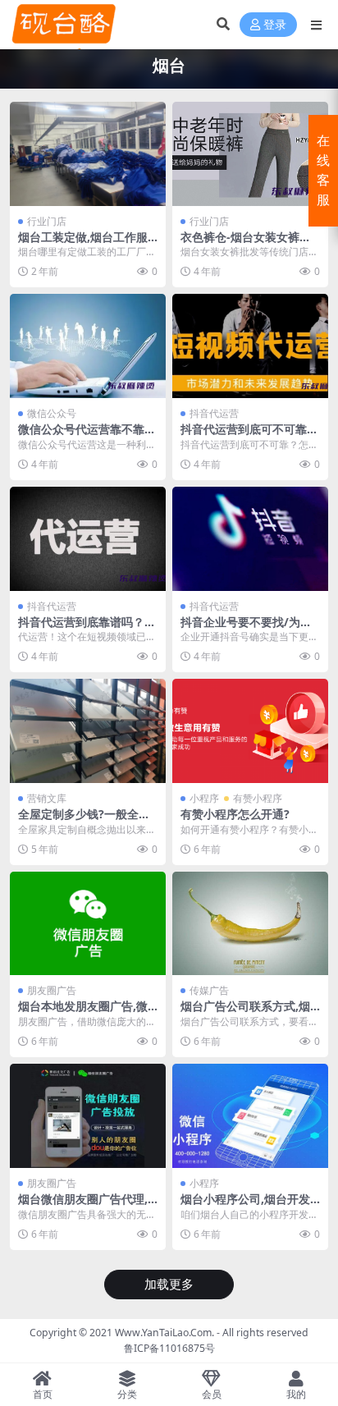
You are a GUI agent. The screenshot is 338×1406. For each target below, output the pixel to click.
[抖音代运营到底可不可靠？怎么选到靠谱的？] (250, 346)
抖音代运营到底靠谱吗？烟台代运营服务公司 (87, 628)
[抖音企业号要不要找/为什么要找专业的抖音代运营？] (250, 539)
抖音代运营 (214, 413)
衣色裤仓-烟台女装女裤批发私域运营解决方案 (245, 244)
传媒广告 (209, 990)
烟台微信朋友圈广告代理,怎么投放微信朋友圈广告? (84, 1206)
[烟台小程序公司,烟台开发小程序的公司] (250, 1116)
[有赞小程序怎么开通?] (250, 731)
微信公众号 (51, 413)
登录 (274, 25)
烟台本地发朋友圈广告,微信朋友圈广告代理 (83, 1013)
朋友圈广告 (51, 990)
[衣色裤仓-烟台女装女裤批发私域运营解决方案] (250, 154)
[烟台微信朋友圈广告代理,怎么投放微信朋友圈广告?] (88, 1116)
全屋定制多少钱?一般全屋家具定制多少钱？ (84, 821)
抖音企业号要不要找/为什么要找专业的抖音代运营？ (249, 628)
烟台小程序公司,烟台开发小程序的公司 (245, 1206)
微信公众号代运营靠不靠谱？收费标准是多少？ (81, 436)
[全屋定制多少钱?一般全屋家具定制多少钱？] (88, 731)
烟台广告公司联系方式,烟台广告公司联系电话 (245, 1013)
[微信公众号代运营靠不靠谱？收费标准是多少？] (88, 346)
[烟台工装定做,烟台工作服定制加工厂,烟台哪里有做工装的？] (88, 154)
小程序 (204, 798)
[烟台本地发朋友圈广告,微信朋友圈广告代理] (88, 924)
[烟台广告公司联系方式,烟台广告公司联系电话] (250, 924)
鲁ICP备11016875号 (169, 1348)
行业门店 (46, 221)
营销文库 (46, 798)
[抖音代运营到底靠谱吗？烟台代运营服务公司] (88, 539)
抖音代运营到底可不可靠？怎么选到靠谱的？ (249, 436)
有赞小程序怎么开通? (235, 814)
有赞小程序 (257, 798)
